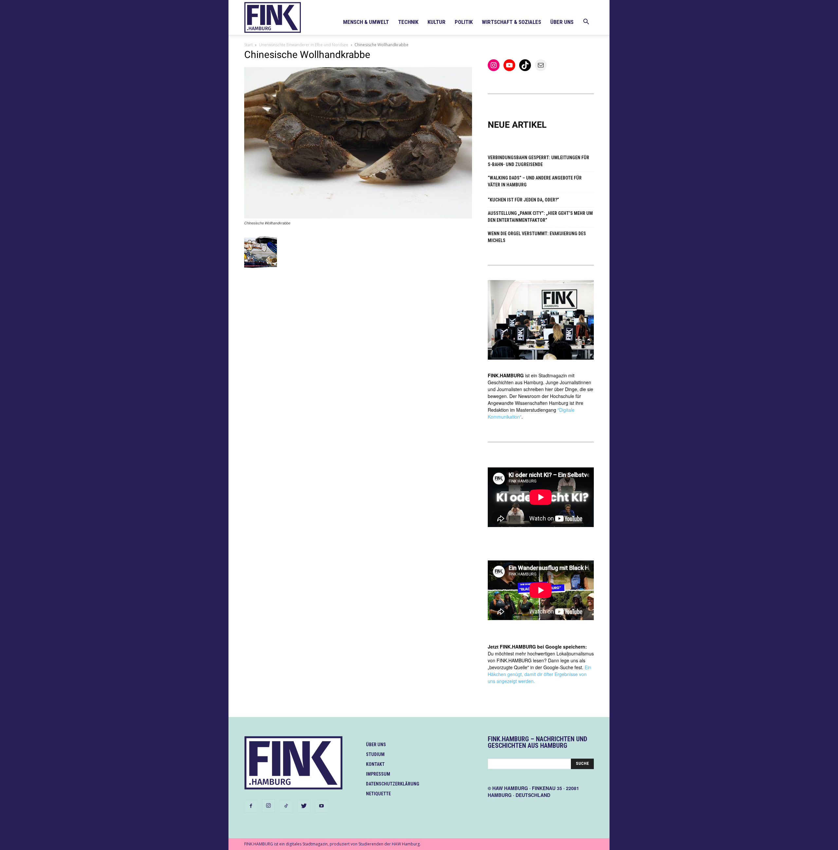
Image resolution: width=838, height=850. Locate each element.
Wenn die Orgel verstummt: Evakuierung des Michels (537, 237)
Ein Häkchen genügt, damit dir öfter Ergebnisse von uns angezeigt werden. (539, 674)
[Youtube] (321, 806)
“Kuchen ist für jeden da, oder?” (523, 199)
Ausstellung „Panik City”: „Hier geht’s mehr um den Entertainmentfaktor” (540, 217)
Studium (375, 754)
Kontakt (375, 764)
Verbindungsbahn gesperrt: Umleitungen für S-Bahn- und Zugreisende (538, 161)
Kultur (437, 22)
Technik (408, 22)
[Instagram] (268, 805)
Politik (464, 22)
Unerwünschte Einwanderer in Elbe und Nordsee (303, 44)
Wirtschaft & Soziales (511, 22)
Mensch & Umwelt (366, 22)
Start (248, 44)
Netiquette (378, 793)
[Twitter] (303, 806)
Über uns (562, 22)
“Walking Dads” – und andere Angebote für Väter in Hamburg (535, 181)
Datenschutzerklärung (392, 783)
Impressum (378, 774)
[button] (586, 22)
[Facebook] (250, 806)
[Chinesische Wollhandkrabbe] (358, 216)
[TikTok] (286, 806)
